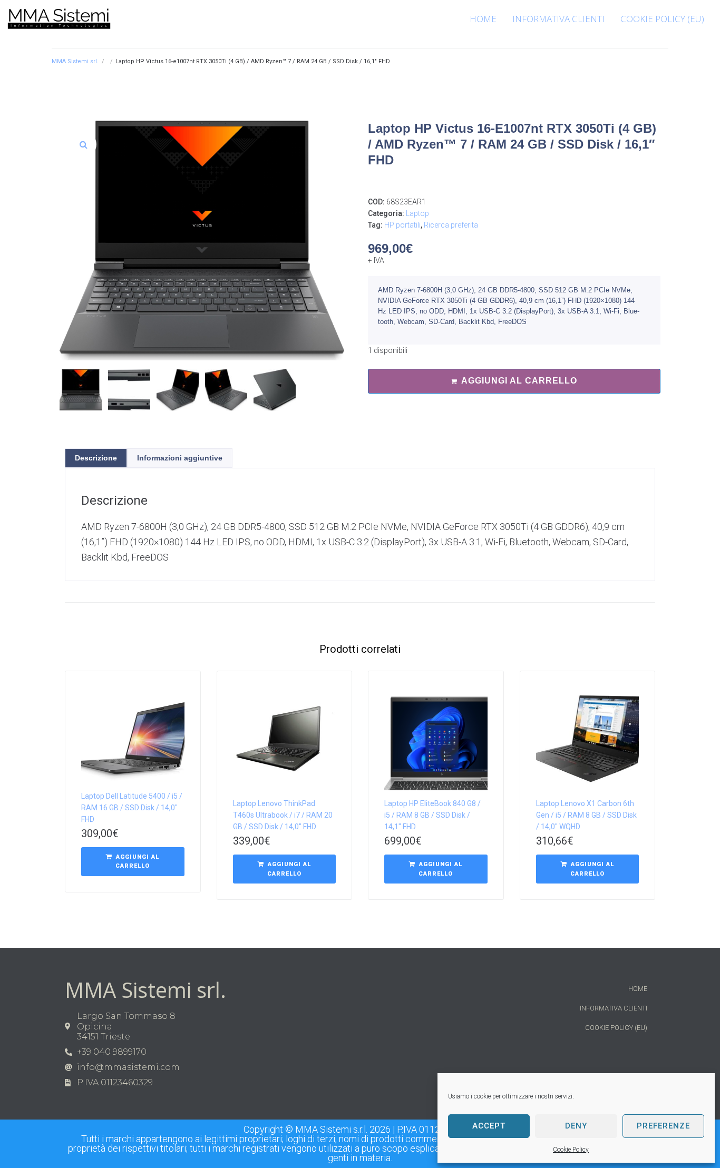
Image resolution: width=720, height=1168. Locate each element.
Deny (576, 1126)
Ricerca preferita (451, 225)
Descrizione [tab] (96, 458)
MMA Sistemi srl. (75, 61)
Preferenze (663, 1126)
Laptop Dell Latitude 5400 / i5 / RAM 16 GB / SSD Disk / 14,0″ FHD (131, 807)
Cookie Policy (571, 1149)
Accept (488, 1126)
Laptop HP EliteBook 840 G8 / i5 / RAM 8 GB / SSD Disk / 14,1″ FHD (432, 815)
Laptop (417, 213)
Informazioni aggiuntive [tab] (179, 458)
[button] (83, 144)
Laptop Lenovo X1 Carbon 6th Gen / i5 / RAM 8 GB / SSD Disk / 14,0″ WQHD (586, 815)
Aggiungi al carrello (519, 380)
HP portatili (402, 225)
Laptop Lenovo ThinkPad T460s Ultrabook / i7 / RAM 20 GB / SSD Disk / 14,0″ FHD (283, 815)
